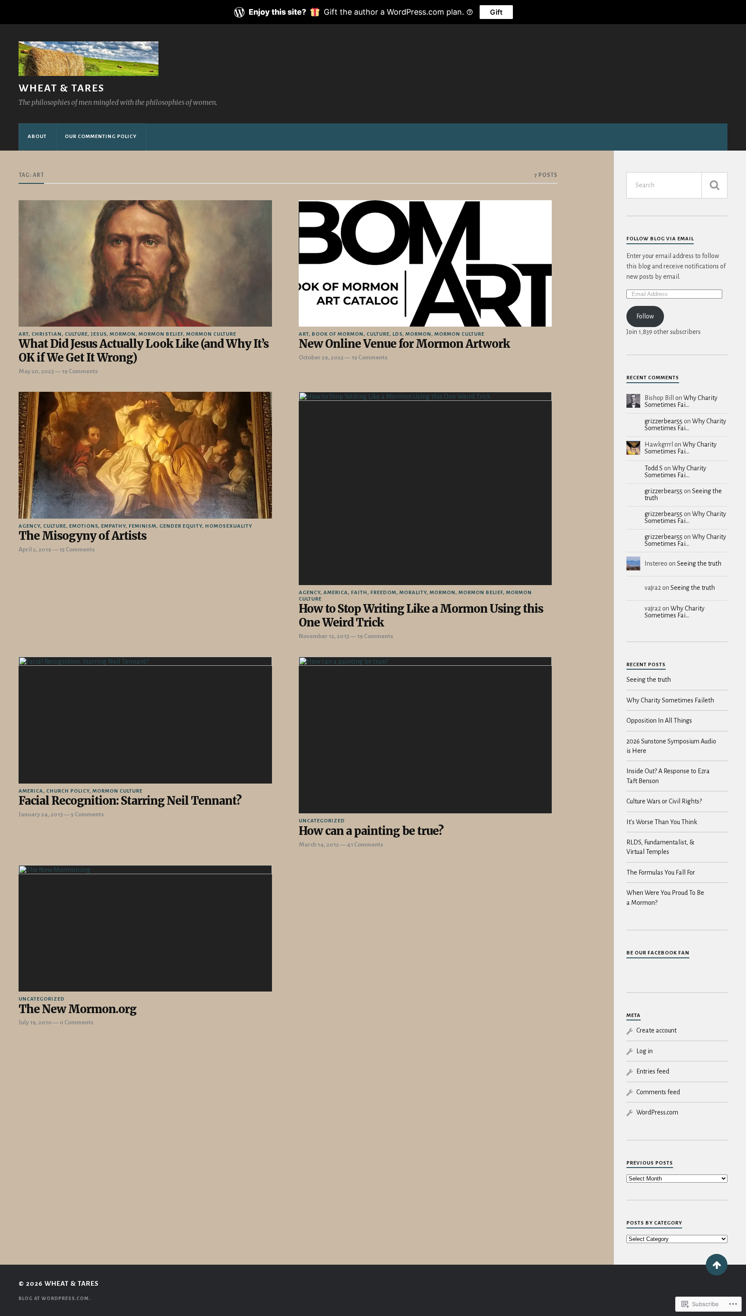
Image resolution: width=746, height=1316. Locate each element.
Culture (76, 334)
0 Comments (77, 1022)
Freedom (383, 592)
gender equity (180, 526)
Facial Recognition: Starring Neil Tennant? (130, 801)
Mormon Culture (211, 334)
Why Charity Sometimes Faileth (670, 700)
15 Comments (77, 549)
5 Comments (87, 814)
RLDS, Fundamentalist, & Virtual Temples (660, 847)
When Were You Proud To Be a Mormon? (665, 897)
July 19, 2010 (35, 1022)
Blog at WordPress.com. (55, 1298)
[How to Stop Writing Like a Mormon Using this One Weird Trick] (425, 488)
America (335, 592)
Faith (359, 592)
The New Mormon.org (77, 1009)
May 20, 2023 (36, 371)
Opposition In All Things (659, 720)
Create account (656, 1030)
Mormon (123, 334)
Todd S (654, 468)
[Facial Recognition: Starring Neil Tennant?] (145, 720)
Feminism (142, 526)
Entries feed (652, 1071)
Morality (413, 592)
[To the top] (716, 1264)
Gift (496, 12)
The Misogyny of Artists (82, 536)
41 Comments (365, 844)
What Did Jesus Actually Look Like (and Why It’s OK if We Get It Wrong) (144, 351)
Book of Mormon (338, 334)
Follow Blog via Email (660, 239)
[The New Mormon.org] (145, 928)
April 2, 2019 (35, 549)
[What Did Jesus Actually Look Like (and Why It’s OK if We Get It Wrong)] (145, 263)
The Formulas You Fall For (660, 872)
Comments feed (658, 1092)
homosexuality (228, 526)
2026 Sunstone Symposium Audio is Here (671, 746)
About (37, 136)
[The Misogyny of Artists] (145, 455)
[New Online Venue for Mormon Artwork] (425, 263)
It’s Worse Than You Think (661, 822)
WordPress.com (657, 1112)
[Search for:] (676, 185)
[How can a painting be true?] (425, 735)
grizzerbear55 (664, 421)
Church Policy (67, 791)
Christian (47, 334)
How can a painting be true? (371, 831)
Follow (645, 316)
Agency (29, 526)
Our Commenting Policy (100, 136)
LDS (397, 334)
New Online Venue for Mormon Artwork (404, 344)
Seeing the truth (699, 563)
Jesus (99, 334)
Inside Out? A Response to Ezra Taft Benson (668, 776)
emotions (83, 526)
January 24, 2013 (41, 814)
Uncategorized (322, 821)
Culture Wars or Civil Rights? (664, 801)
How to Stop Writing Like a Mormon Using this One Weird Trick (421, 616)
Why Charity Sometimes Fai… (681, 401)
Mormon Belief (161, 334)
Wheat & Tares (61, 88)
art (23, 334)
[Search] (714, 185)
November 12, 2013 (324, 636)
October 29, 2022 (321, 357)
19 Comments (80, 371)
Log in (644, 1051)
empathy (113, 526)
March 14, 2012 (319, 844)
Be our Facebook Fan (657, 953)
